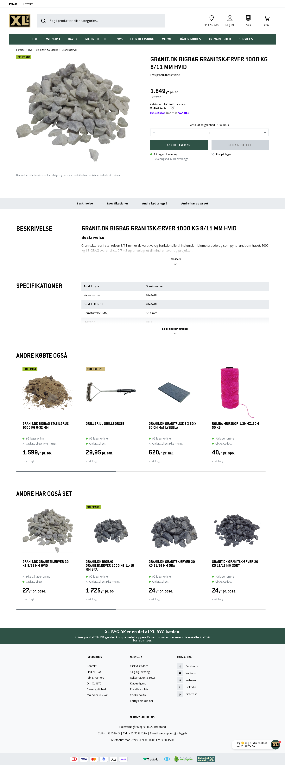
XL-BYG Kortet (159, 108)
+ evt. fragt (28, 461)
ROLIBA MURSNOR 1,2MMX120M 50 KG (235, 426)
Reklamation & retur (142, 677)
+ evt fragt (155, 97)
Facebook (192, 666)
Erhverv (28, 4)
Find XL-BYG (94, 672)
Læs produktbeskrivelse (165, 75)
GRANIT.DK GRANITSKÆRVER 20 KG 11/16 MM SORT (235, 564)
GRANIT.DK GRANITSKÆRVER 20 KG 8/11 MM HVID (45, 564)
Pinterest (191, 694)
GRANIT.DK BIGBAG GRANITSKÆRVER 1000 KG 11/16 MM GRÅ (110, 565)
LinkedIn (191, 687)
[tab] (35, 39)
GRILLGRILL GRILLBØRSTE (105, 424)
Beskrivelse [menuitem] (85, 203)
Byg (30, 50)
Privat (13, 4)
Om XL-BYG (94, 683)
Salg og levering (140, 672)
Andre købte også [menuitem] (154, 203)
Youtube (191, 673)
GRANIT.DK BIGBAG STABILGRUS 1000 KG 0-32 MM (45, 426)
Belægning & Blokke (47, 50)
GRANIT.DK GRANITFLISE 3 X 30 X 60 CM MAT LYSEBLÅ (172, 426)
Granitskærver (69, 50)
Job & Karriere (95, 677)
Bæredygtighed (96, 689)
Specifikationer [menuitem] (117, 203)
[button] (75, 111)
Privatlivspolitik (139, 689)
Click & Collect (139, 666)
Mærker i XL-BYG (97, 695)
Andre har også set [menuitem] (194, 203)
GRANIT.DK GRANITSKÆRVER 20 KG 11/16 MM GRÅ (172, 564)
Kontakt (92, 666)
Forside (20, 50)
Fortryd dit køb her (141, 701)
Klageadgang (138, 683)
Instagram (192, 680)
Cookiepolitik (138, 695)
